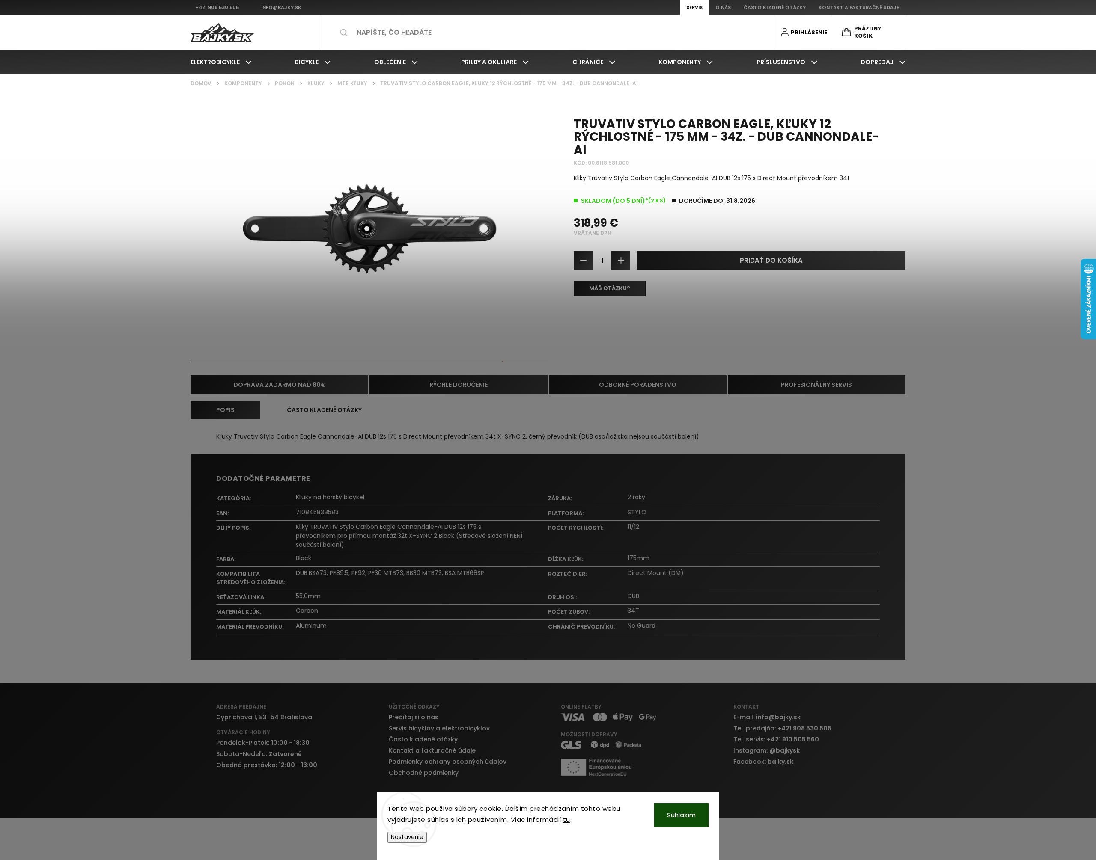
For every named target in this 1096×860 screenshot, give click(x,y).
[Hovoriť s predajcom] (610, 288)
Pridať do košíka (771, 260)
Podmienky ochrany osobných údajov (447, 761)
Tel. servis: (776, 739)
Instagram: (766, 750)
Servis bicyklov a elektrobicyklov (439, 728)
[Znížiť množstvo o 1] (583, 260)
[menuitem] (221, 62)
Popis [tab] (225, 410)
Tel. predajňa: (782, 728)
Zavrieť (889, 320)
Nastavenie (407, 837)
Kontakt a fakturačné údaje (432, 750)
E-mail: (767, 717)
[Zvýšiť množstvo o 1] (620, 260)
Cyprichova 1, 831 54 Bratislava (264, 717)
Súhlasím (681, 814)
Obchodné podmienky (424, 772)
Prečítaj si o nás (413, 717)
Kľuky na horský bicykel (330, 497)
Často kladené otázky (423, 739)
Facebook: (763, 761)
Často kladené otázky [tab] (324, 410)
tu (566, 819)
